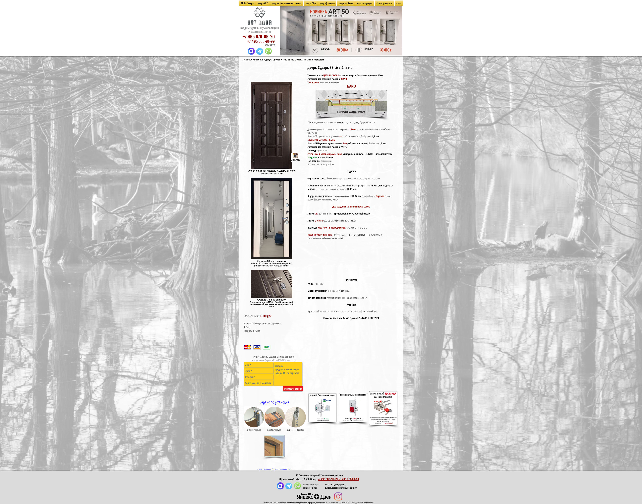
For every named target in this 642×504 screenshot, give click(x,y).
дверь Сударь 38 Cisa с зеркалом (306, 59)
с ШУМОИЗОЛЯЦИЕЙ (268, 28)
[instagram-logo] (295, 157)
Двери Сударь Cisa (275, 59)
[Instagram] (338, 496)
